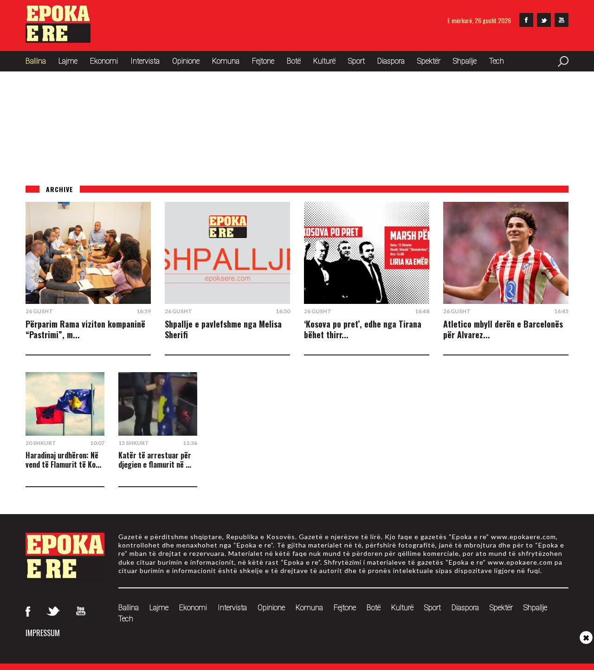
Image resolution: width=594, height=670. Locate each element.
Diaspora (391, 61)
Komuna (225, 61)
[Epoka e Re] (58, 40)
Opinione (186, 61)
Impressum (43, 632)
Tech (496, 61)
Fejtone (263, 61)
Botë (294, 61)
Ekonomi (104, 61)
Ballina (36, 61)
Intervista (145, 61)
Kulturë (324, 61)
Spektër (428, 61)
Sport (356, 61)
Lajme (67, 61)
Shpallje (465, 61)
